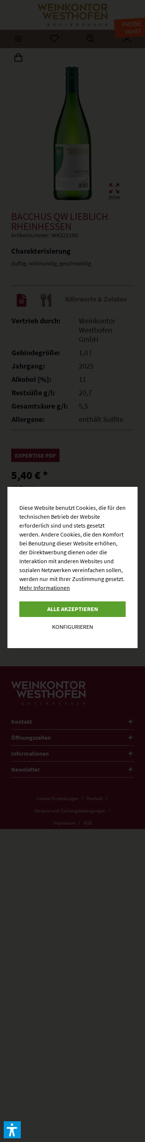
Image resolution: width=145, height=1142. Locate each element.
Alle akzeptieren (72, 609)
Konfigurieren (72, 626)
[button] (12, 1129)
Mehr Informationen (44, 587)
